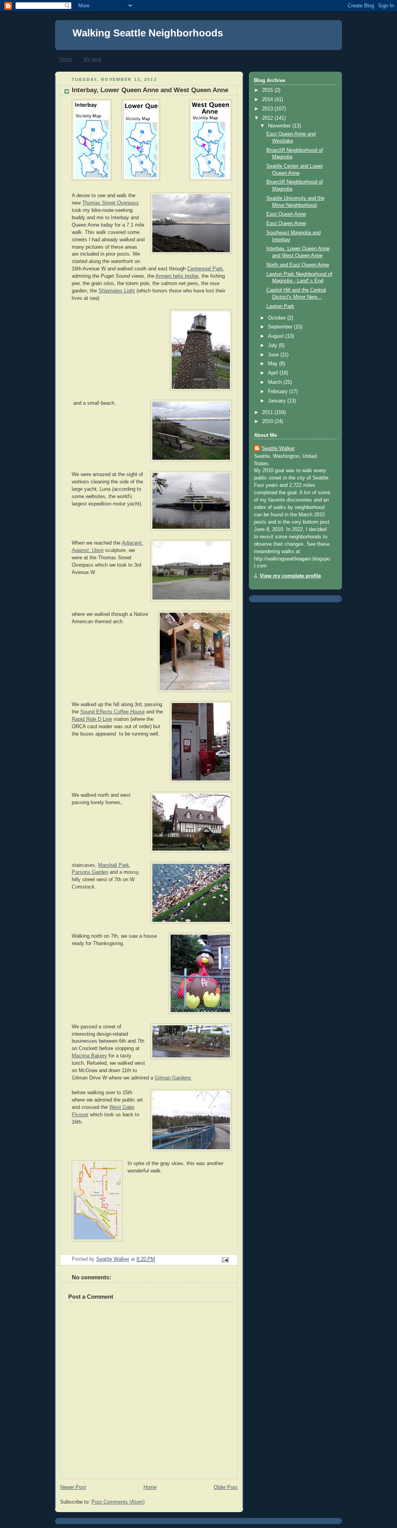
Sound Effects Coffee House (112, 712)
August (276, 336)
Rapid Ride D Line (92, 719)
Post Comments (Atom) (118, 1502)
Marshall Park (113, 865)
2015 (268, 90)
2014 (268, 99)
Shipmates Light (116, 291)
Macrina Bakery (89, 1056)
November (280, 126)
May (273, 363)
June (274, 355)
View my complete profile (290, 576)
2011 (268, 412)
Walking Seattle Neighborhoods (147, 33)
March (275, 382)
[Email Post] (225, 1259)
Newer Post (73, 1487)
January (277, 401)
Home (65, 59)
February (278, 391)
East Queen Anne (286, 214)
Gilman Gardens (173, 1078)
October (277, 318)
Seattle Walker (278, 448)
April (274, 373)
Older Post (226, 1487)
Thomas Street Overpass (110, 203)
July (273, 345)
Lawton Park (280, 306)
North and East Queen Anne (297, 265)
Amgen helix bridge (176, 276)
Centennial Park (205, 269)
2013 (268, 109)
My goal (92, 59)
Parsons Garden (90, 872)
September (281, 327)
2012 (268, 118)
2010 (268, 421)
